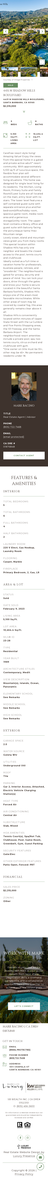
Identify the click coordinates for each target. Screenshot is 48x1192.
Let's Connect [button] (24, 1006)
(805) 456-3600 (26, 1106)
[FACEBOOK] (20, 1137)
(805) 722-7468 (12, 427)
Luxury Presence (24, 1156)
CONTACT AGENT (24, 455)
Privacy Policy (24, 1174)
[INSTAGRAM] (27, 1137)
